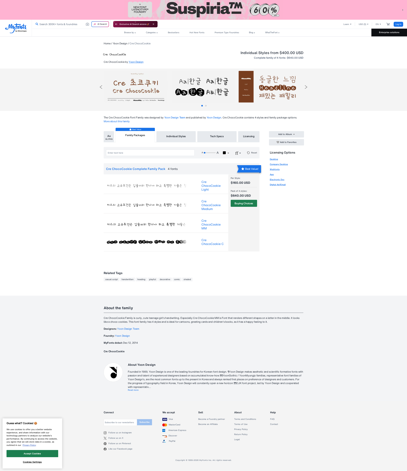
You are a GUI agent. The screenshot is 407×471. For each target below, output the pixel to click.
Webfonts (275, 169)
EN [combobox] (377, 24)
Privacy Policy (241, 429)
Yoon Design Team (174, 117)
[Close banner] (153, 24)
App (272, 174)
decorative (165, 279)
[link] (36, 24)
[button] (403, 10)
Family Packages (135, 135)
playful (152, 279)
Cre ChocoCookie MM (211, 224)
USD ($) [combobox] (362, 24)
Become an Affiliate (208, 424)
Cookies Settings (32, 462)
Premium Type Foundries (227, 32)
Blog (251, 32)
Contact (274, 424)
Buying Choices (244, 203)
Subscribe (144, 422)
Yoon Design (120, 43)
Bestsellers (173, 32)
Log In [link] (398, 24)
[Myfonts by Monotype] (16, 28)
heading (141, 279)
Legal (237, 439)
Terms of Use (241, 424)
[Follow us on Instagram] (106, 432)
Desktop (274, 159)
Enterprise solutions (389, 32)
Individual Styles (176, 136)
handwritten (128, 279)
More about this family (117, 121)
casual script (111, 279)
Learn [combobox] (346, 24)
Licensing (249, 136)
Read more (133, 390)
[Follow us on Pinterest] (106, 443)
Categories (151, 32)
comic (177, 279)
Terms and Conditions (245, 419)
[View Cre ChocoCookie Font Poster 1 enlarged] (136, 87)
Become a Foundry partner (211, 419)
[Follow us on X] (106, 438)
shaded (187, 279)
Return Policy (241, 434)
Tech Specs (217, 136)
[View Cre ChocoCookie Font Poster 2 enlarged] (203, 87)
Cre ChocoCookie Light (211, 186)
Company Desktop (279, 164)
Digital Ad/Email (278, 184)
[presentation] (101, 87)
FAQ (272, 419)
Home (107, 43)
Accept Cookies (32, 453)
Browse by (129, 32)
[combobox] (71, 24)
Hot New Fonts (197, 32)
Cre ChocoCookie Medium (211, 205)
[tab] (202, 105)
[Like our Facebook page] (106, 449)
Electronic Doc (277, 179)
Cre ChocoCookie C (212, 242)
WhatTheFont (271, 32)
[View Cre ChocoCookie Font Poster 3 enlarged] (270, 87)
